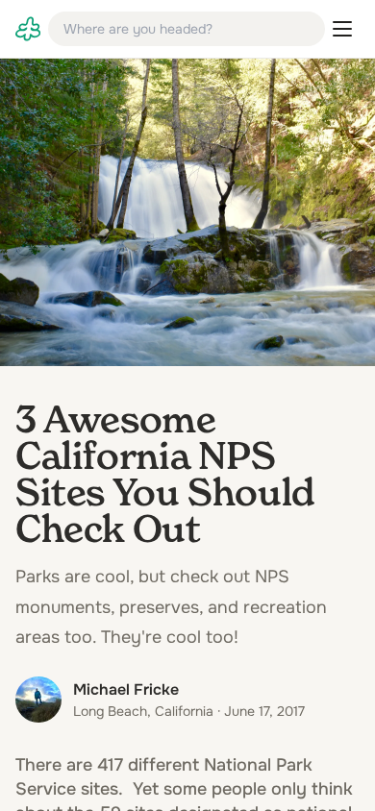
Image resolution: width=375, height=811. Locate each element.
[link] (27, 28)
